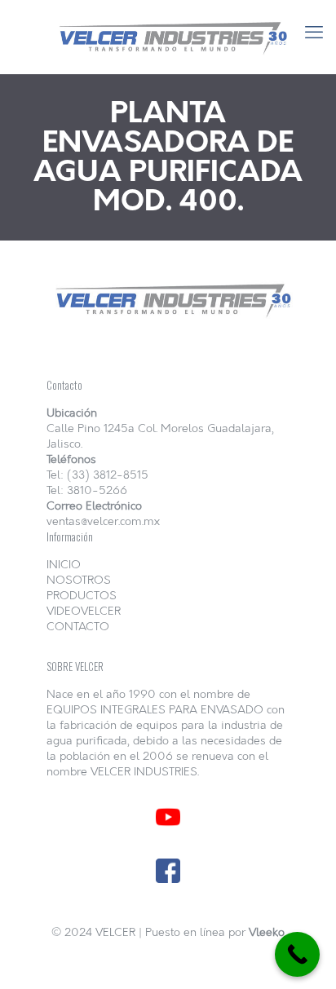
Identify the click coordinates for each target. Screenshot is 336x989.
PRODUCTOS (81, 595)
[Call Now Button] (297, 954)
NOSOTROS (78, 580)
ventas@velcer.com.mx (103, 521)
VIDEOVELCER (83, 611)
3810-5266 (97, 490)
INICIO (63, 564)
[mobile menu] (314, 32)
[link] (168, 817)
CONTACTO (77, 626)
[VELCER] (168, 36)
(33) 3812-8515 (107, 475)
